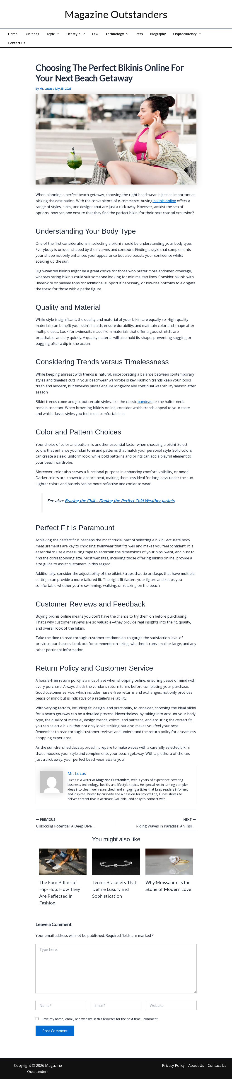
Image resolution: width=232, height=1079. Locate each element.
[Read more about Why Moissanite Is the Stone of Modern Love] (169, 861)
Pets (139, 33)
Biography (158, 33)
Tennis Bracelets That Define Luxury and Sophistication (114, 889)
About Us (196, 1065)
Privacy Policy (173, 1065)
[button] (57, 33)
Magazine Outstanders (116, 14)
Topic (50, 33)
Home (12, 33)
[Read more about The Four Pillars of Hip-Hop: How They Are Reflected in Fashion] (63, 861)
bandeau (144, 401)
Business (32, 33)
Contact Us (16, 43)
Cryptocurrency (185, 33)
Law (95, 33)
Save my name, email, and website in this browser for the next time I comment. (100, 1019)
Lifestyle (73, 33)
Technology (115, 33)
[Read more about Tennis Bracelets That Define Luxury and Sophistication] (116, 861)
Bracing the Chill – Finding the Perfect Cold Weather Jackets (119, 500)
